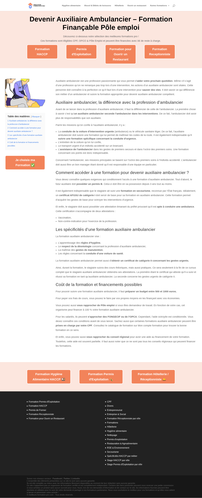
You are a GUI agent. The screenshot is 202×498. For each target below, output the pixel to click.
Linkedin (76, 478)
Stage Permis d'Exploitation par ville (124, 464)
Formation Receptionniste (159, 51)
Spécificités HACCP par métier (122, 456)
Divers (110, 406)
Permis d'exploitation (117, 439)
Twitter (67, 478)
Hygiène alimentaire (71, 6)
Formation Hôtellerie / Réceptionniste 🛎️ (153, 376)
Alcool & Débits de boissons (97, 6)
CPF (109, 402)
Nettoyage (112, 435)
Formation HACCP (42, 51)
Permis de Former (37, 410)
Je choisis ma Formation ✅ (25, 162)
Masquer (36, 116)
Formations (112, 422)
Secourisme (113, 452)
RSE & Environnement (118, 448)
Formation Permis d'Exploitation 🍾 (101, 376)
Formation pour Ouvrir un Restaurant (121, 54)
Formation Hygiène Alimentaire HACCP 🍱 (49, 376)
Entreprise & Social (116, 414)
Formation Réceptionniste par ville (123, 418)
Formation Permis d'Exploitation (44, 402)
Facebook (57, 478)
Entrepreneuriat (114, 410)
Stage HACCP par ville (118, 460)
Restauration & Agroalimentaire (122, 443)
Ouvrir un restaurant (136, 6)
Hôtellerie (119, 6)
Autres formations (158, 6)
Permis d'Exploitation (81, 51)
